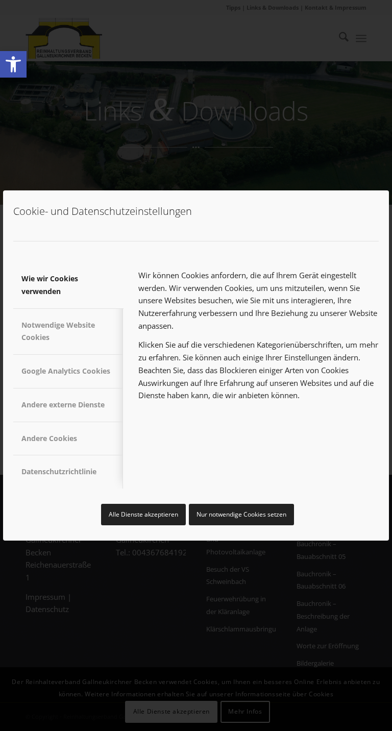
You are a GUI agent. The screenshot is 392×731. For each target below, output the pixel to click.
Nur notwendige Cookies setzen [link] (241, 514)
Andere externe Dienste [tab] (63, 404)
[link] (13, 64)
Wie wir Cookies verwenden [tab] (49, 285)
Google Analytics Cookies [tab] (65, 371)
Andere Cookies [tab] (49, 438)
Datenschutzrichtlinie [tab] (58, 471)
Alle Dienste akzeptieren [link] (143, 514)
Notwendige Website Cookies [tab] (58, 331)
